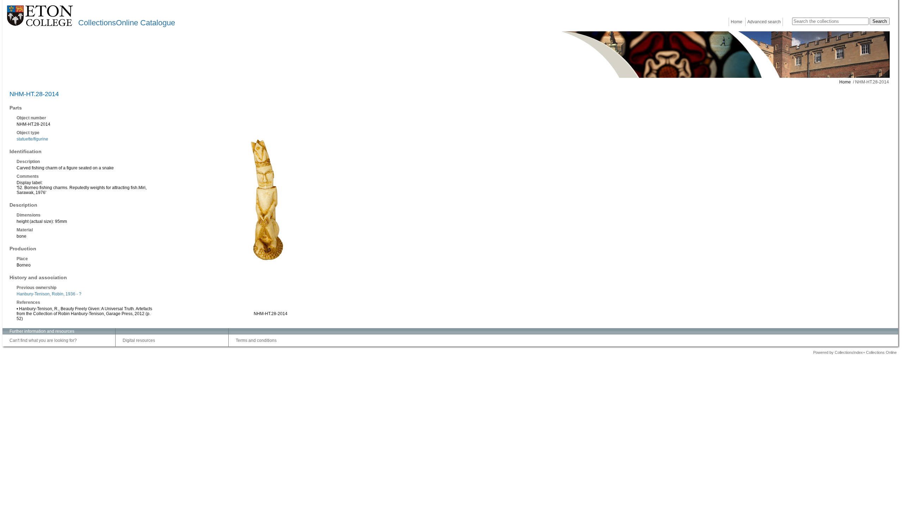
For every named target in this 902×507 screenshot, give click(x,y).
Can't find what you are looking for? (43, 340)
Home (736, 21)
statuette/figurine (32, 139)
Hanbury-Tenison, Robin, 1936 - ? (49, 294)
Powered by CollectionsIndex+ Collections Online (855, 352)
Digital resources (139, 340)
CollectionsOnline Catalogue (126, 22)
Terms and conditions (256, 340)
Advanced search (764, 21)
